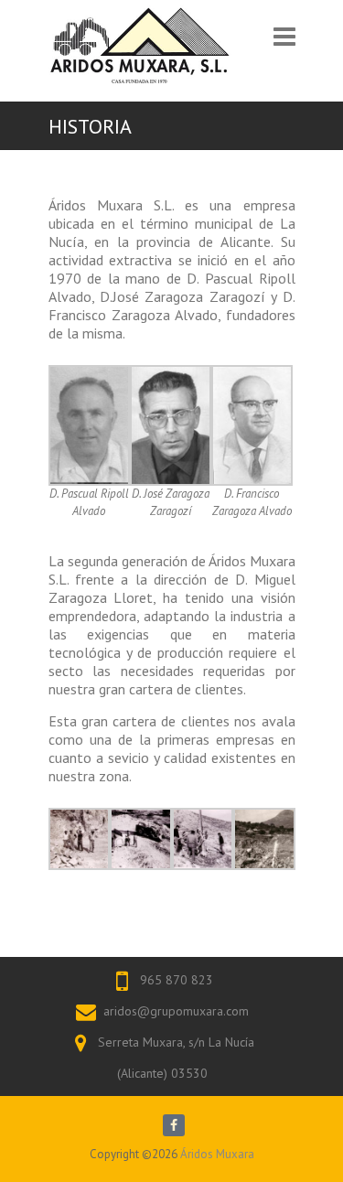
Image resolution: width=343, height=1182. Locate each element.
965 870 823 (176, 980)
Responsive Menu (284, 45)
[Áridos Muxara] (139, 44)
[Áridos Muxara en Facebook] (174, 1125)
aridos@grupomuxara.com (176, 1011)
